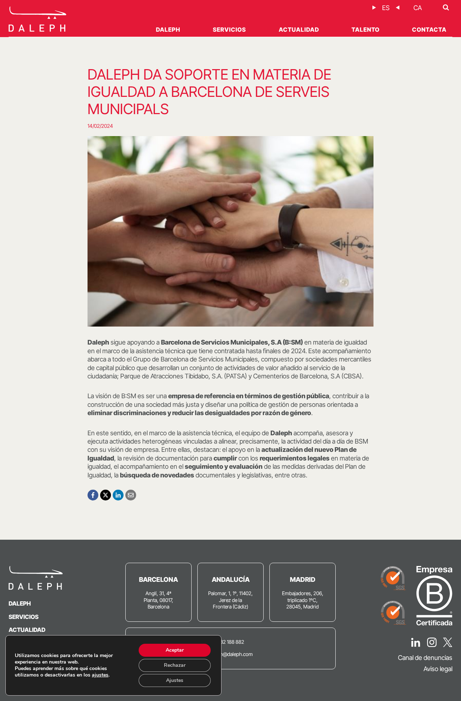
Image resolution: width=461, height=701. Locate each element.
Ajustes (174, 680)
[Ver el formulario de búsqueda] (445, 7)
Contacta (429, 29)
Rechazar (174, 665)
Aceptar (175, 650)
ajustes (100, 675)
